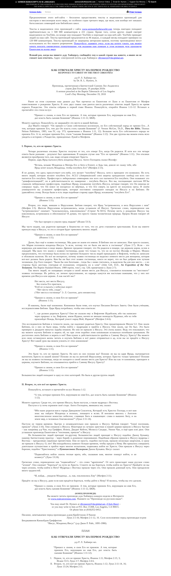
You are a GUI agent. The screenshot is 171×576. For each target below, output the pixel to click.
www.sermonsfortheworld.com (97, 29)
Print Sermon (135, 12)
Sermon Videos (104, 2)
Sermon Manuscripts (28, 2)
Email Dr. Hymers (120, 2)
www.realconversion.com (63, 498)
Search (153, 2)
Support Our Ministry (137, 2)
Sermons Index (35, 12)
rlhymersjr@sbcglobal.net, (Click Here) (99, 504)
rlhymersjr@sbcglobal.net (110, 57)
